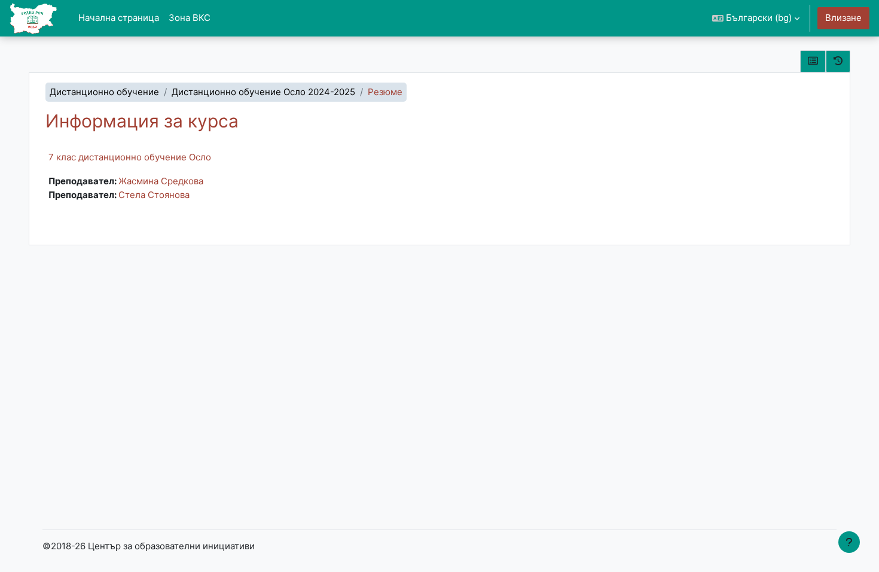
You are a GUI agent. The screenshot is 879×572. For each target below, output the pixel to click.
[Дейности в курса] (813, 61)
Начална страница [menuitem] (118, 17)
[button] (755, 18)
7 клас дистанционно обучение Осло (129, 157)
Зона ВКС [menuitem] (189, 17)
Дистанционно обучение (104, 92)
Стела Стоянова (154, 194)
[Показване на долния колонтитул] (849, 542)
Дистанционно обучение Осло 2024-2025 (263, 92)
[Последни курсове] (838, 61)
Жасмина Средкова (160, 181)
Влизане (843, 17)
